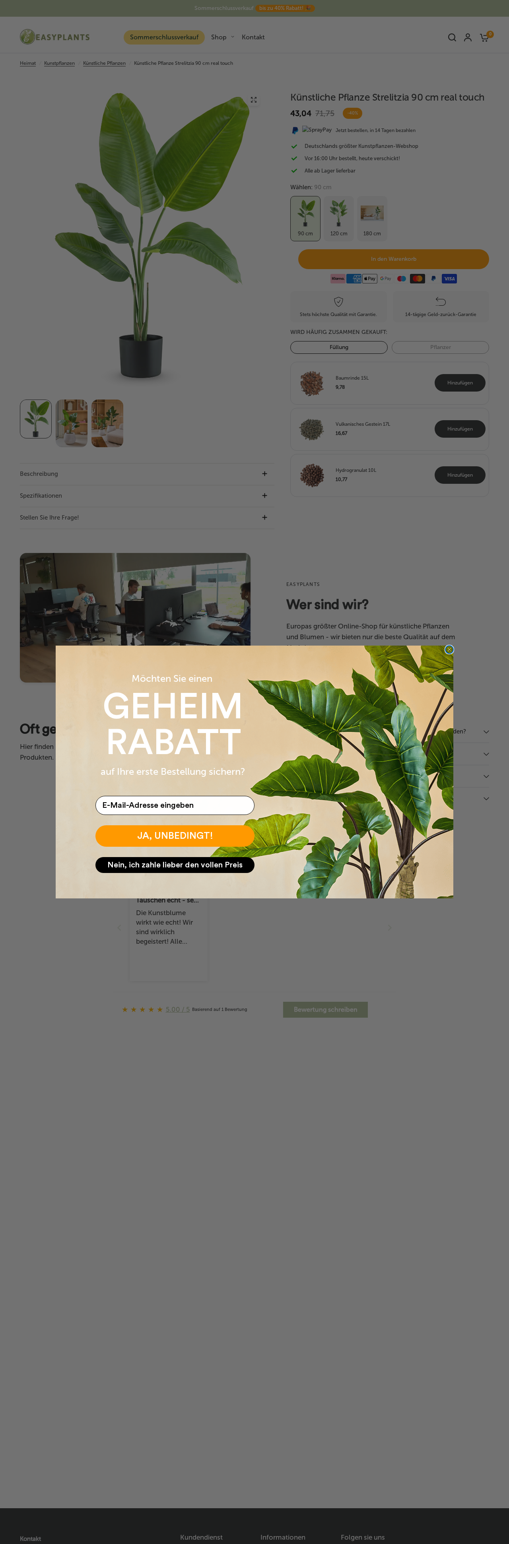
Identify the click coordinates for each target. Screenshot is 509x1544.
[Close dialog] (449, 650)
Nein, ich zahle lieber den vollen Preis (175, 865)
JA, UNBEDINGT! (175, 836)
